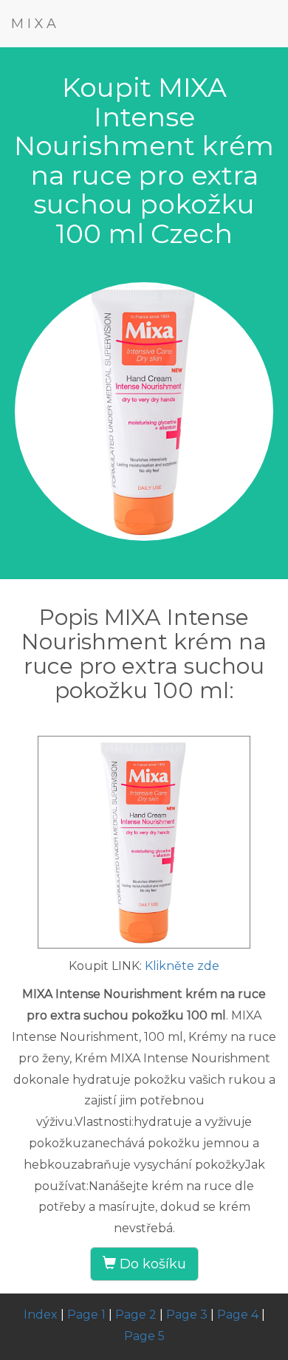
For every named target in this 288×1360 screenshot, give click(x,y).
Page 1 (86, 1315)
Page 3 (187, 1315)
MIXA (35, 24)
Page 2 (136, 1315)
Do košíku (151, 1264)
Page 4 (237, 1315)
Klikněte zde (182, 966)
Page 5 (144, 1336)
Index (41, 1315)
